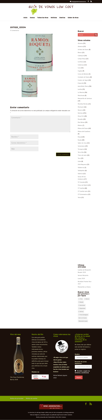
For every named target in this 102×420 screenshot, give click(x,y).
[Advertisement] (85, 231)
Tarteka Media (51, 417)
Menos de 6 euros (83, 321)
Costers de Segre (83, 80)
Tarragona (81, 149)
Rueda (80, 140)
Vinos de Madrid (83, 185)
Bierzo (80, 52)
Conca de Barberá (83, 74)
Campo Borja (82, 59)
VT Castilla (81, 188)
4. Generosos (82, 305)
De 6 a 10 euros (83, 318)
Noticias (54, 17)
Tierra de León (82, 155)
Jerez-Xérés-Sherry (83, 86)
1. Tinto (80, 299)
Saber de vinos (73, 17)
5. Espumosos (82, 308)
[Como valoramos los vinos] (61, 351)
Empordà (80, 83)
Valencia (80, 173)
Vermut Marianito (83, 275)
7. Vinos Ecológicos (83, 314)
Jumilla (80, 89)
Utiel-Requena (82, 164)
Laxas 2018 (81, 278)
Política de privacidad (16, 398)
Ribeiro (80, 125)
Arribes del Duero (83, 49)
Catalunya (81, 65)
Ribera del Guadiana (84, 131)
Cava (79, 68)
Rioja (79, 137)
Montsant (81, 107)
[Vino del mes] (18, 356)
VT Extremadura (82, 194)
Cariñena (80, 62)
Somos (32, 17)
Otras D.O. (81, 116)
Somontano (81, 146)
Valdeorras (81, 167)
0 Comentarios (14, 30)
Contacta (64, 417)
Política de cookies (31, 398)
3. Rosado (81, 302)
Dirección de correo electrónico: (81, 362)
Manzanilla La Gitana (84, 287)
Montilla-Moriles (83, 104)
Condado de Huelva (84, 77)
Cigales (80, 71)
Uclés (79, 161)
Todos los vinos (42, 17)
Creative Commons (67, 414)
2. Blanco (86, 299)
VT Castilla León (82, 191)
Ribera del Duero (83, 128)
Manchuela (81, 95)
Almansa (80, 46)
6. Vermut (81, 311)
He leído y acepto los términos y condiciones (82, 372)
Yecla (79, 197)
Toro (79, 158)
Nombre (77, 354)
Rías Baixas (81, 122)
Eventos (62, 17)
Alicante (80, 43)
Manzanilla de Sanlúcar (85, 98)
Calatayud (81, 55)
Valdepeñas (81, 170)
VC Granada (81, 182)
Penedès (80, 119)
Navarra (80, 110)
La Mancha (81, 92)
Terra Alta (81, 152)
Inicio (25, 17)
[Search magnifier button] (96, 34)
